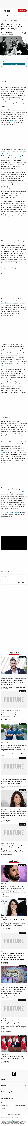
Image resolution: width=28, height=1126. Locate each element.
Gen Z (7, 742)
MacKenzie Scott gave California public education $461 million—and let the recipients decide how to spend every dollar (14, 814)
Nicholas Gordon (7, 854)
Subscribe (22, 10)
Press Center (18, 1102)
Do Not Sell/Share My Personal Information (12, 1120)
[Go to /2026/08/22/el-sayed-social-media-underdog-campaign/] (14, 665)
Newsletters (5, 1054)
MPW (3, 20)
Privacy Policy (15, 1118)
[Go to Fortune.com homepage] (7, 11)
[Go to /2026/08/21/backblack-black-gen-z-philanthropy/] (14, 732)
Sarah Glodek (6, 719)
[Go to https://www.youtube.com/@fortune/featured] (22, 1114)
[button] (7, 32)
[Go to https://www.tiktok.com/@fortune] (19, 1114)
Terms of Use (9, 1118)
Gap (20, 156)
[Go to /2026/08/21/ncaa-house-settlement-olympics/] (14, 766)
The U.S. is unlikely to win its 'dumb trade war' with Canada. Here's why (12, 1057)
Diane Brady (6, 1061)
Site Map (3, 1108)
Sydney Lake (6, 820)
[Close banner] (24, 61)
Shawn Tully (13, 995)
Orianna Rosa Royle (8, 894)
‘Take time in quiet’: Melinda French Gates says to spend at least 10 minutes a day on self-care (13, 714)
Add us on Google (14, 64)
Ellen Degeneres (12, 20)
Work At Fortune (5, 1105)
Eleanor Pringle (7, 1031)
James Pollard (6, 753)
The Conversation (20, 687)
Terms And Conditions (20, 1105)
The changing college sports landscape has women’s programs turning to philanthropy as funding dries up (13, 781)
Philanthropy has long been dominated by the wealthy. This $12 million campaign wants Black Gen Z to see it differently (14, 748)
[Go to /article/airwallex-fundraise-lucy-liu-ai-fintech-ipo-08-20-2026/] (14, 832)
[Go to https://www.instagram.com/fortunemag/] (15, 1114)
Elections (12, 676)
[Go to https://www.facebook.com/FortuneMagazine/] (5, 1114)
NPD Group (4, 365)
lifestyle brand (13, 120)
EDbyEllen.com (6, 303)
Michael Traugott (7, 687)
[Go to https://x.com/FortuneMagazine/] (9, 1114)
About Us (3, 1102)
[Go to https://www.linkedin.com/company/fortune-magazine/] (12, 1114)
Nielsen (3, 452)
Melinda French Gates (13, 710)
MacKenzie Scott (14, 809)
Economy (4, 951)
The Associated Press (19, 753)
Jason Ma (5, 962)
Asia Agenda (10, 843)
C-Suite (3, 1018)
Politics (4, 676)
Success (4, 809)
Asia (2, 843)
